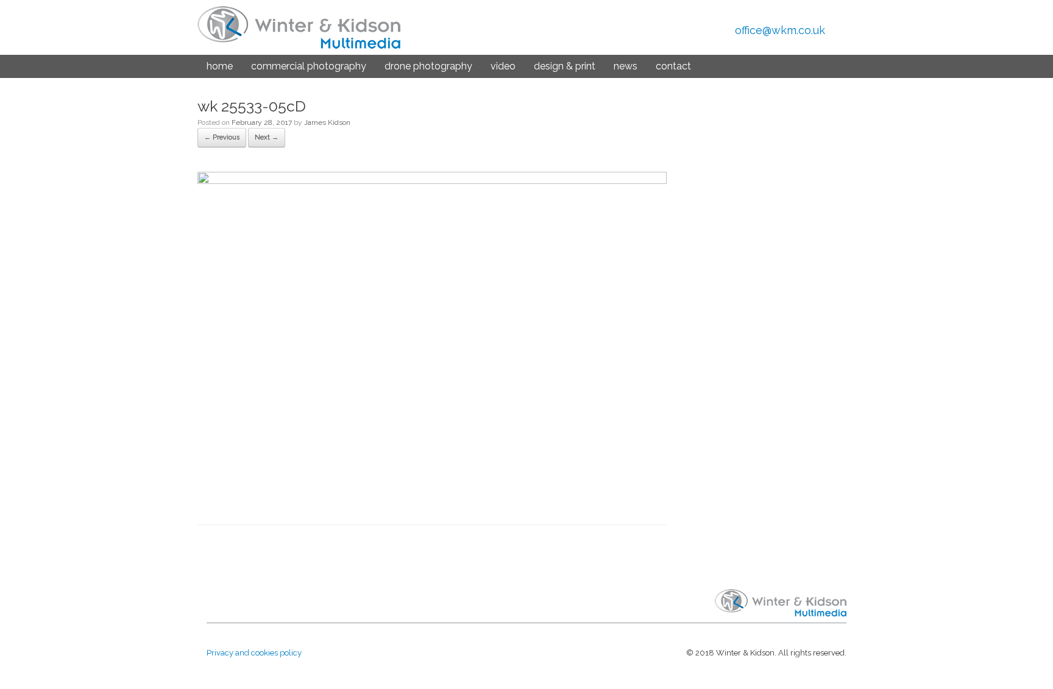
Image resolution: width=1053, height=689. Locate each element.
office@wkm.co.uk (780, 30)
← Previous (221, 137)
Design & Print (564, 66)
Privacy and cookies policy (254, 652)
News (625, 66)
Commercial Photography (308, 66)
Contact (673, 66)
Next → (266, 137)
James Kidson (327, 122)
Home (220, 66)
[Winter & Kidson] (298, 27)
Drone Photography (428, 66)
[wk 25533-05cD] (432, 180)
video (503, 66)
